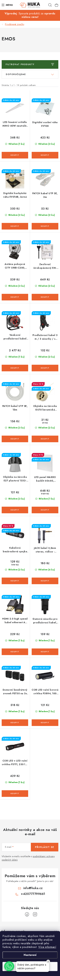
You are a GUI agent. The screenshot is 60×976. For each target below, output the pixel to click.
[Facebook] (27, 914)
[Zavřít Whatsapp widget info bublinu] (48, 961)
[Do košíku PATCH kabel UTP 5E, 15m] (15, 439)
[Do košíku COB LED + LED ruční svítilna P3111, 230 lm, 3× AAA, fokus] (15, 793)
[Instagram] (35, 914)
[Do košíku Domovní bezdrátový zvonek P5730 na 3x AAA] (15, 722)
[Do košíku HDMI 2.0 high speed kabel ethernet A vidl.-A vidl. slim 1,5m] (15, 651)
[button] (9, 966)
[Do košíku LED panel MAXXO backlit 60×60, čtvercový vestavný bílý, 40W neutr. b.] (45, 510)
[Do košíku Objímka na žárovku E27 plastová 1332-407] (15, 510)
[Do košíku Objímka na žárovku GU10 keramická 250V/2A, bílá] (45, 439)
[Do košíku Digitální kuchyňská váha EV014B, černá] (15, 226)
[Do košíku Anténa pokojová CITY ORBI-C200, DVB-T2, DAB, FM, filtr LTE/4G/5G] (15, 297)
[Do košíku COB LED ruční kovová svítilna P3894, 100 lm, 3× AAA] (45, 722)
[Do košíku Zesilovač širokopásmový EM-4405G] (45, 297)
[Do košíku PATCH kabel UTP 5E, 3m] (45, 226)
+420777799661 (33, 894)
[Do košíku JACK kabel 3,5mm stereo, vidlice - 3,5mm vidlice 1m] (45, 581)
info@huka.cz (32, 888)
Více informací (47, 947)
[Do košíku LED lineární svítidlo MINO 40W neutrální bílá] (15, 155)
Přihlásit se (44, 847)
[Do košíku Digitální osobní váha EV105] (45, 155)
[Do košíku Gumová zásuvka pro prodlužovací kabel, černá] (45, 651)
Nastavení (30, 955)
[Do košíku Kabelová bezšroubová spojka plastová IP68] (15, 581)
